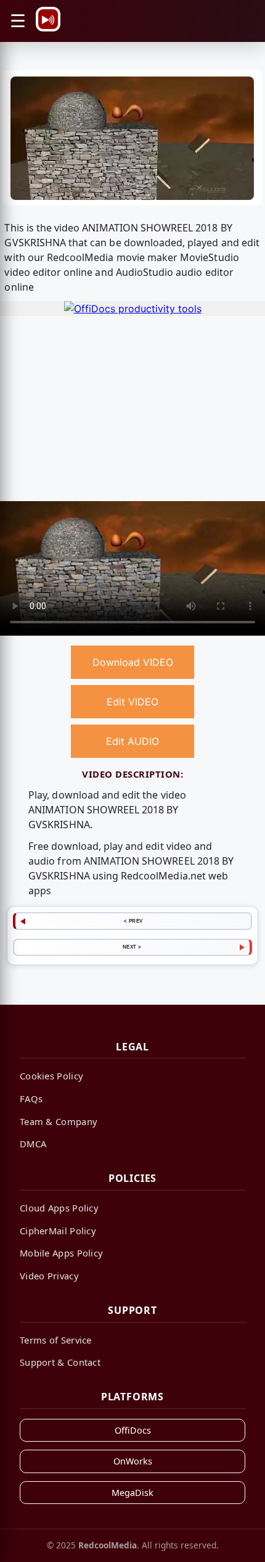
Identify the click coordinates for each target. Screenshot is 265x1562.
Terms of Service (56, 1340)
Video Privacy (49, 1275)
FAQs (31, 1098)
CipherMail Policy (58, 1230)
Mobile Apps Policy (61, 1253)
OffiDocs (133, 1430)
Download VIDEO (132, 662)
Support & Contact (60, 1362)
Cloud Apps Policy (59, 1208)
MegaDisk (132, 1492)
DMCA (33, 1143)
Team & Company (58, 1121)
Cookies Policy (51, 1076)
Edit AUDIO (132, 741)
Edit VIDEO (132, 702)
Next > (132, 947)
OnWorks (132, 1461)
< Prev (133, 921)
